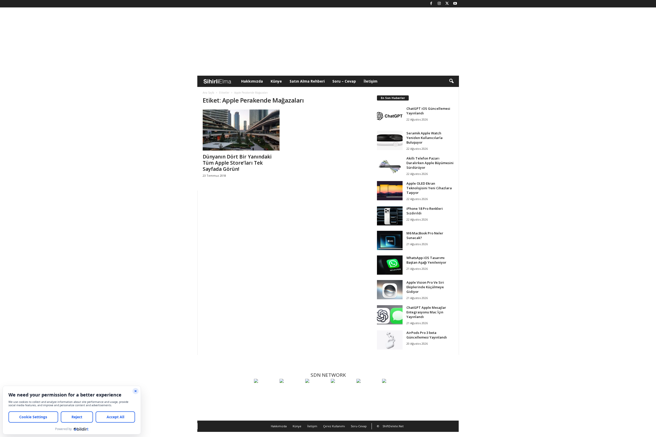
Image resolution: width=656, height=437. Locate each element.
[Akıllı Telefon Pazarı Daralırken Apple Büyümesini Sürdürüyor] (390, 165)
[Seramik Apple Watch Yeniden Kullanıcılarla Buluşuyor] (390, 140)
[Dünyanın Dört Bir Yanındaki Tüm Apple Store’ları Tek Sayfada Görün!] (241, 130)
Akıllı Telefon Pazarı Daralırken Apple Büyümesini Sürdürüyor (430, 163)
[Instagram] (439, 3)
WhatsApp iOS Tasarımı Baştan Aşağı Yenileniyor (426, 260)
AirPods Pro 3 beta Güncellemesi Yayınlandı (426, 335)
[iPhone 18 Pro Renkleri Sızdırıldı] (390, 215)
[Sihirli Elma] (291, 390)
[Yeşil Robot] (316, 390)
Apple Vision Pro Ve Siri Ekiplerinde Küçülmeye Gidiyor (425, 287)
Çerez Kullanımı (334, 426)
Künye (276, 81)
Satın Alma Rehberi (307, 81)
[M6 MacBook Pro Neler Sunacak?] (390, 240)
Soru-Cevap (359, 426)
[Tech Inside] (342, 390)
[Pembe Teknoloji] (368, 390)
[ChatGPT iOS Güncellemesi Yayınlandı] (390, 115)
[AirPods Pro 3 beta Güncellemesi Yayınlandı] (390, 340)
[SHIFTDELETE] (265, 390)
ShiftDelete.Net (393, 426)
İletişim (370, 81)
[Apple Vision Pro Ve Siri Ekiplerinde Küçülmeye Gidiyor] (390, 289)
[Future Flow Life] (393, 390)
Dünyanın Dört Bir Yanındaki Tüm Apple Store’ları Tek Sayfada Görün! (237, 162)
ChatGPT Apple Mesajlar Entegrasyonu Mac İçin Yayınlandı (426, 312)
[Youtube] (455, 3)
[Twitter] (447, 3)
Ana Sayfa (208, 92)
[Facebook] (431, 3)
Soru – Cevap (344, 81)
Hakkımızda (252, 81)
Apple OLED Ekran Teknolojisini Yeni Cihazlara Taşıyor (429, 188)
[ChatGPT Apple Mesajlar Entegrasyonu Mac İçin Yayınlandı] (390, 314)
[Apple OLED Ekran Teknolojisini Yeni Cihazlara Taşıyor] (390, 190)
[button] (451, 81)
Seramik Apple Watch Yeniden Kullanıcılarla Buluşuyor (424, 138)
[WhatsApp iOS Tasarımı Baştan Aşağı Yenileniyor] (390, 265)
